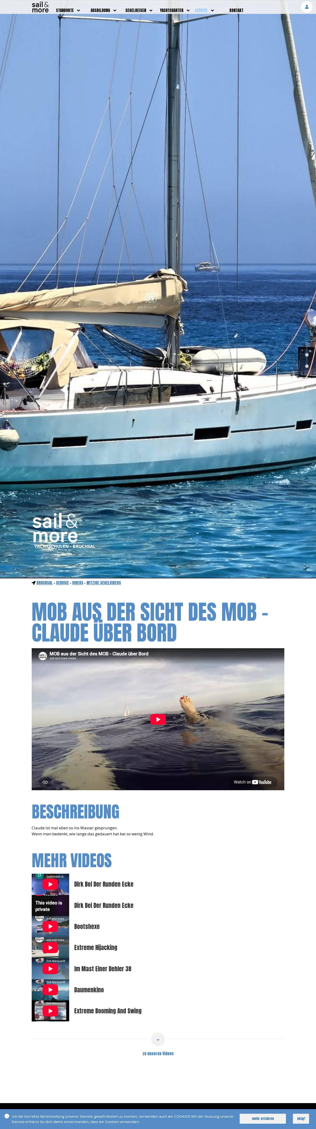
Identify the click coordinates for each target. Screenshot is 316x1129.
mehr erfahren (263, 1118)
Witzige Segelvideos (104, 583)
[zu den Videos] (158, 1039)
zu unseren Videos (158, 1054)
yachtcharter (171, 10)
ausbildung (100, 10)
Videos (77, 583)
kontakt (236, 10)
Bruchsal (45, 583)
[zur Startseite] (40, 11)
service (201, 10)
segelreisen (135, 10)
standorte (65, 10)
